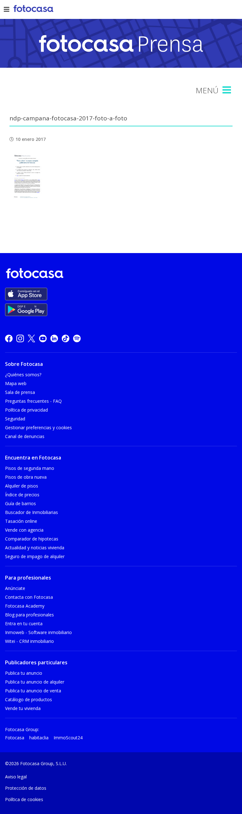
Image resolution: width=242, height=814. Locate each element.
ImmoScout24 (68, 738)
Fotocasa (14, 738)
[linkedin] (54, 338)
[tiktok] (65, 338)
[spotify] (77, 338)
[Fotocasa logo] (119, 274)
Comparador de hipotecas (31, 539)
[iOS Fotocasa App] (26, 294)
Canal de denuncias (24, 436)
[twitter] (31, 338)
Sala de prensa (20, 392)
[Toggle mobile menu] (227, 90)
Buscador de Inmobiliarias (31, 512)
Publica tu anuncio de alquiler (34, 682)
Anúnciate (15, 588)
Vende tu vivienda (23, 708)
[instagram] (20, 338)
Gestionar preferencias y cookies (38, 427)
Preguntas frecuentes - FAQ (33, 401)
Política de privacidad (26, 410)
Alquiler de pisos (21, 486)
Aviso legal (16, 777)
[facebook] (9, 338)
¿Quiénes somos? (23, 375)
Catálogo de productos (28, 699)
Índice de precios (22, 495)
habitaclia (39, 738)
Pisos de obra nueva (26, 477)
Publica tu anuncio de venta (33, 691)
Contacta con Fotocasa (29, 597)
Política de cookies (24, 799)
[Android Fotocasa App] (26, 309)
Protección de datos (25, 788)
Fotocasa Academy (24, 606)
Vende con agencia (24, 530)
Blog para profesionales (29, 615)
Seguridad (15, 419)
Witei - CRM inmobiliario (29, 641)
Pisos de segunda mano (29, 468)
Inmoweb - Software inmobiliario (38, 632)
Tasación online (21, 521)
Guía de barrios (20, 503)
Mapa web (15, 383)
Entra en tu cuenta (24, 623)
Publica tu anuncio (23, 673)
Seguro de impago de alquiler (35, 556)
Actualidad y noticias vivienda (34, 548)
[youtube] (43, 338)
